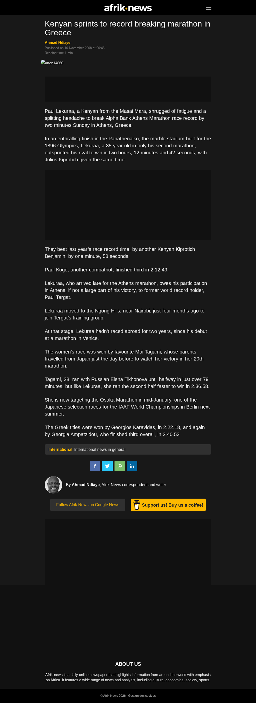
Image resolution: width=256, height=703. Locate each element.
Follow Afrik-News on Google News (87, 505)
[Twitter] (107, 466)
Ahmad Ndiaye (57, 42)
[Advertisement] (128, 89)
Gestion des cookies (142, 695)
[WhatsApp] (119, 466)
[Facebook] (95, 466)
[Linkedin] (132, 466)
